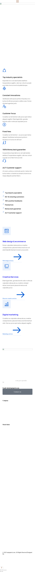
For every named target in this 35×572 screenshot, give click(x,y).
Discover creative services (9, 298)
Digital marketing (10, 314)
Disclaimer (6, 562)
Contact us (17, 392)
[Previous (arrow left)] (0, 571)
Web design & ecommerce (14, 241)
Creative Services (10, 277)
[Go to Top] (1, 568)
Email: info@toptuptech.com (11, 388)
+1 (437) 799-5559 (10, 386)
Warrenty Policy (15, 562)
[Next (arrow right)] (2, 571)
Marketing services (8, 334)
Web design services (8, 260)
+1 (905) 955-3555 (21, 386)
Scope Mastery (8, 554)
